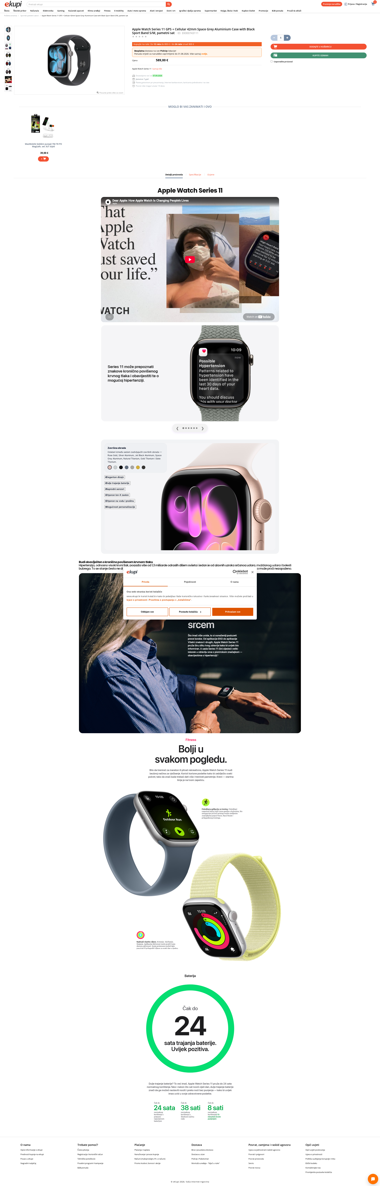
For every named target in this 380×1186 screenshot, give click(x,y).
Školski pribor (19, 10)
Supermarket (211, 10)
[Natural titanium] (132, 467)
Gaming (60, 10)
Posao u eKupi (26, 1158)
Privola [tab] (145, 582)
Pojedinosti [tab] (190, 582)
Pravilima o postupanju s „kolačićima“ (170, 600)
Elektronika (48, 10)
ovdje (204, 53)
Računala (34, 10)
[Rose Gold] (110, 467)
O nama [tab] (235, 582)
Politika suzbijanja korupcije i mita (320, 1158)
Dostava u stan (198, 1154)
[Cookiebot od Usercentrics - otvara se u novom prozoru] (235, 572)
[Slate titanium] (143, 467)
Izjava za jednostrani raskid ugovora (264, 1150)
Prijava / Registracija (357, 4)
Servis (251, 1163)
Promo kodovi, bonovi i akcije (147, 1163)
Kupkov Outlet (248, 10)
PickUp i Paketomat (200, 1158)
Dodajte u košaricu (320, 46)
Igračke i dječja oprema (190, 10)
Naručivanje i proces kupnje (146, 1154)
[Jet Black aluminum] (121, 467)
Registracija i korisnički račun (90, 1154)
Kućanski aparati (76, 10)
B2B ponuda (277, 10)
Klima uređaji (94, 10)
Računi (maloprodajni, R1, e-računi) (149, 1158)
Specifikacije (195, 174)
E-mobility (119, 10)
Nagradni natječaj (28, 1163)
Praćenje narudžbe (331, 4)
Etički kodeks (311, 1163)
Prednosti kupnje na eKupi (32, 1154)
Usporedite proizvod (283, 61)
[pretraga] (169, 4)
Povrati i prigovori (256, 1154)
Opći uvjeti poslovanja (315, 1150)
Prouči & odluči (294, 10)
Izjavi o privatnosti (137, 600)
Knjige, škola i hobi (229, 10)
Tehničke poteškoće (86, 1158)
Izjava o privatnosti (313, 1154)
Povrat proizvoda (256, 1158)
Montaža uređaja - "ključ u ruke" (205, 1163)
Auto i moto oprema (137, 10)
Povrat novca (254, 1167)
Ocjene (210, 174)
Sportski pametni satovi (29, 15)
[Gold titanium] (138, 467)
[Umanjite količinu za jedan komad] (274, 38)
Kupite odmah (320, 55)
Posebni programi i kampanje (90, 1163)
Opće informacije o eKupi (31, 1150)
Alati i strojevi (156, 10)
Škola (7, 10)
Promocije (263, 10)
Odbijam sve (147, 611)
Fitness (107, 10)
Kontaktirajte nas (313, 1167)
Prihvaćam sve (232, 611)
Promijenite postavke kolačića (318, 1172)
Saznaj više (157, 68)
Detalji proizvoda (174, 175)
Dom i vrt (171, 10)
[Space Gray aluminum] (127, 467)
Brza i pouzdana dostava (202, 1150)
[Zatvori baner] (252, 572)
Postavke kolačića (188, 611)
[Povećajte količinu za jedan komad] (287, 38)
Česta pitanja (83, 1150)
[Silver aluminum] (115, 467)
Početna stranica (10, 15)
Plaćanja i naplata (142, 1150)
